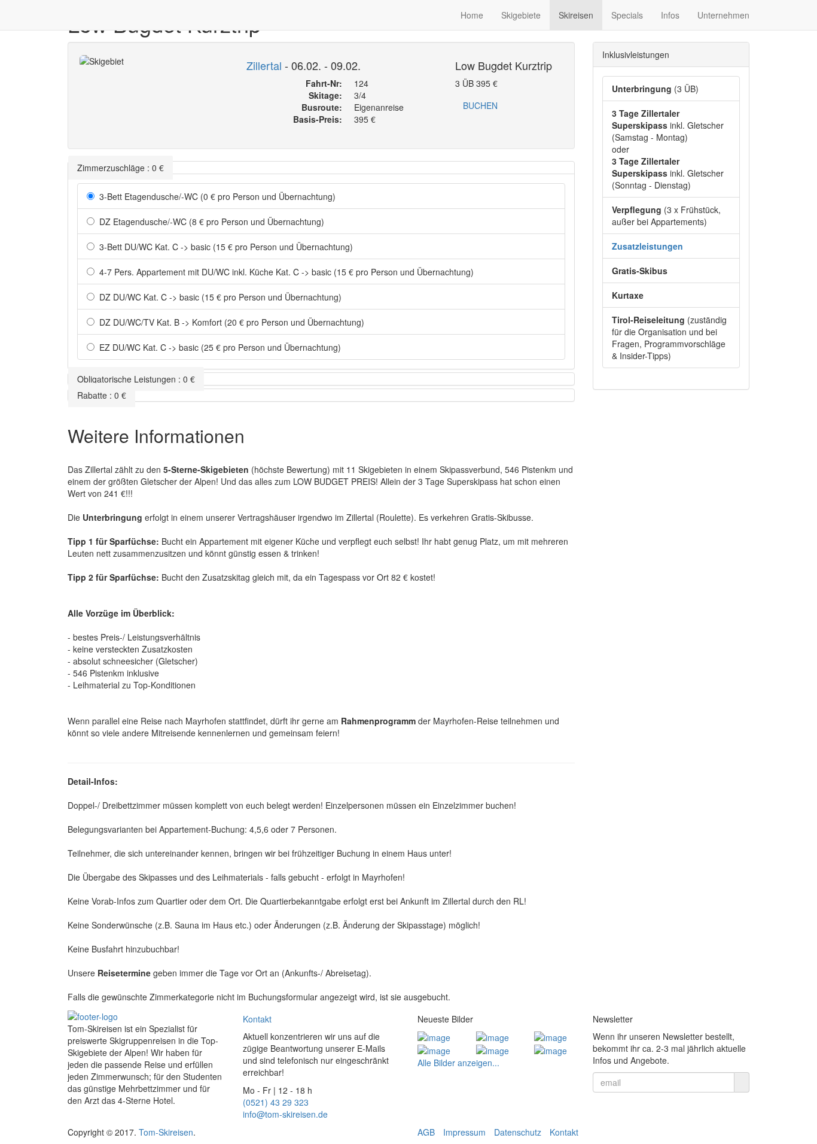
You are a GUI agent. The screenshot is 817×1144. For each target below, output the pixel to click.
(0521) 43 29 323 (276, 1102)
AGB (426, 1132)
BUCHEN (480, 105)
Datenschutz (517, 1132)
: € (120, 168)
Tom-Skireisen (166, 1132)
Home (472, 15)
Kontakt (257, 1019)
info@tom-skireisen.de (285, 1114)
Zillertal (264, 65)
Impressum (464, 1132)
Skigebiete (521, 15)
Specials (627, 15)
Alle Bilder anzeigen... (458, 1063)
